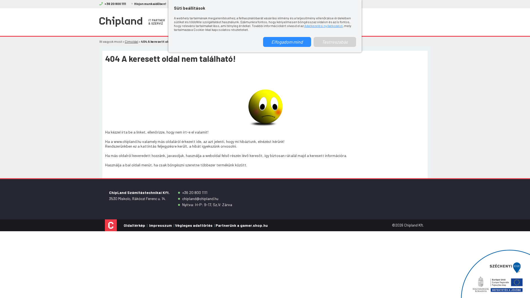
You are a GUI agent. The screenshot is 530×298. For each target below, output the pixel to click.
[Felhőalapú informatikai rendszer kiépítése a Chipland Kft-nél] (495, 274)
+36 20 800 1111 (194, 192)
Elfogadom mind (287, 41)
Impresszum (160, 225)
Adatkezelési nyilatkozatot (323, 26)
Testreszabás (335, 41)
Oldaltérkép (134, 225)
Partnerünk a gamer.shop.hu (242, 225)
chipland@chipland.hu (200, 198)
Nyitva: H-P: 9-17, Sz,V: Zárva (207, 204)
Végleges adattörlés (194, 225)
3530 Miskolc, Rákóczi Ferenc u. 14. (137, 198)
